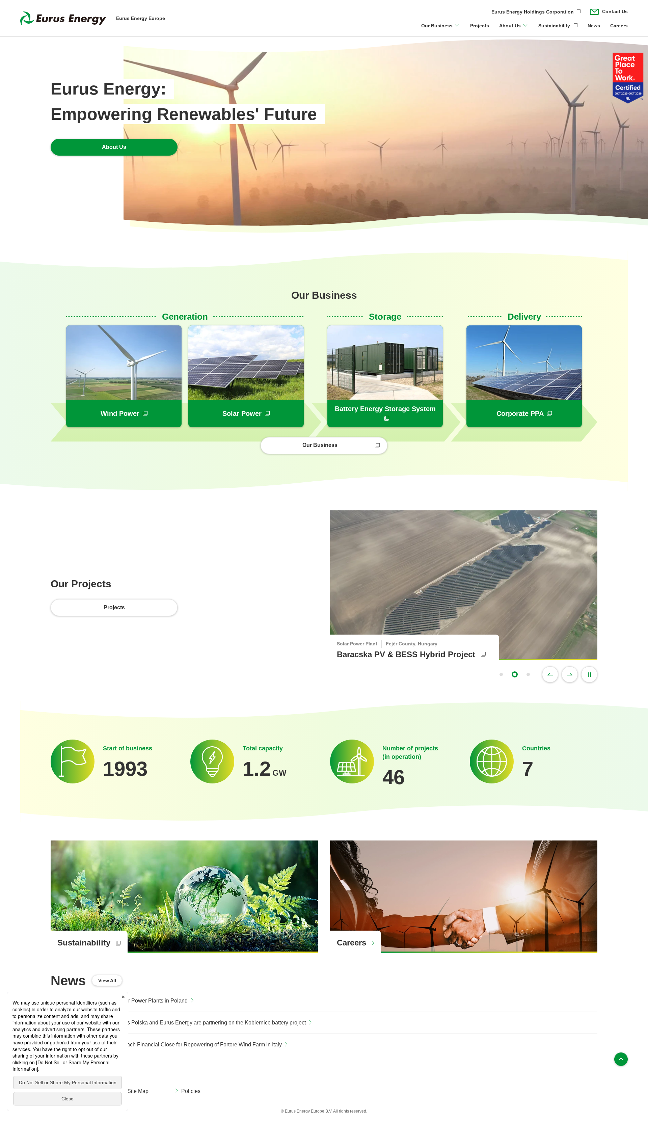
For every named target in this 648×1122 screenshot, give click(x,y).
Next (570, 674)
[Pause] (589, 674)
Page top (621, 1059)
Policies (190, 1091)
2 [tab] (515, 674)
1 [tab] (501, 674)
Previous (550, 674)
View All (107, 980)
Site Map (137, 1091)
